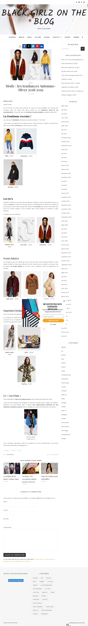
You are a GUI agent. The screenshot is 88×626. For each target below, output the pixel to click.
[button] (52, 306)
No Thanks (53, 324)
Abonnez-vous (53, 321)
